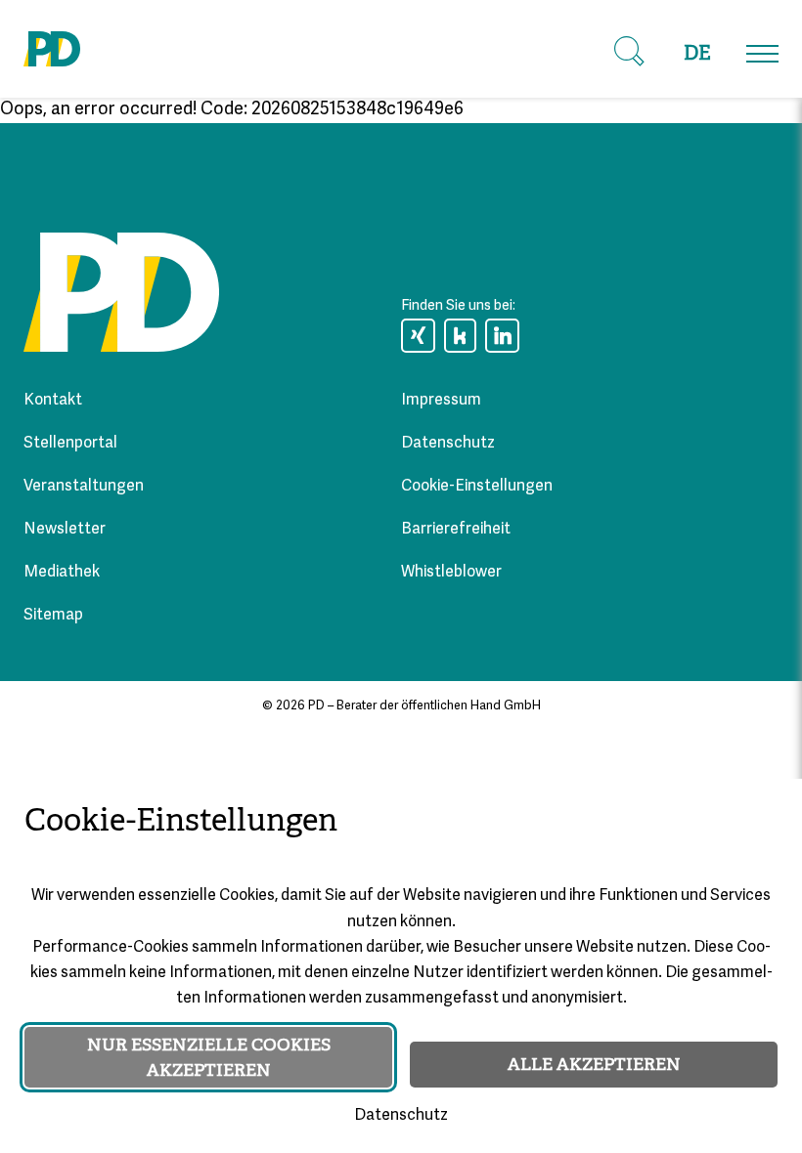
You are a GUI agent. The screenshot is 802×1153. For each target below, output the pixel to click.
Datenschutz (448, 443)
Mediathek (61, 572)
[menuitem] (697, 53)
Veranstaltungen (83, 486)
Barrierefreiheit (456, 529)
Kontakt (52, 400)
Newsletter (64, 529)
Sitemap (53, 615)
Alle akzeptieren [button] (594, 1064)
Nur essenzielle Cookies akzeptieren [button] (209, 1057)
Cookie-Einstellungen (477, 486)
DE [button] (697, 53)
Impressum (441, 400)
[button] (628, 51)
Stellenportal (70, 443)
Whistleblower (451, 572)
